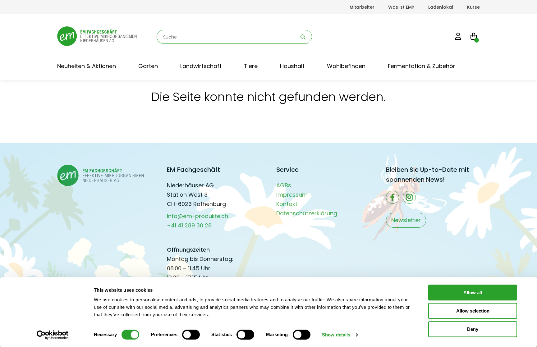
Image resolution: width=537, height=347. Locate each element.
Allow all (472, 292)
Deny (472, 329)
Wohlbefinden (346, 66)
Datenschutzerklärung (306, 213)
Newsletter (406, 220)
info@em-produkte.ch (197, 216)
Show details (336, 334)
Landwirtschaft (201, 66)
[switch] (191, 335)
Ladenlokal (440, 7)
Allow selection (472, 310)
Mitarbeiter (362, 7)
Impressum (292, 195)
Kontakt (286, 204)
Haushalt (292, 66)
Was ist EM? (401, 7)
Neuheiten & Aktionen (86, 66)
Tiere (251, 66)
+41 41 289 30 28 (189, 225)
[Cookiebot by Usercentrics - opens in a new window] (52, 335)
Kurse (473, 7)
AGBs (283, 185)
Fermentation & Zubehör (421, 66)
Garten (148, 66)
